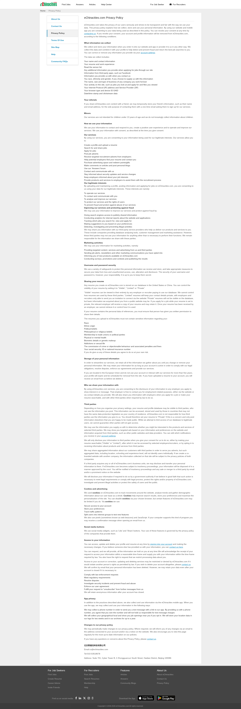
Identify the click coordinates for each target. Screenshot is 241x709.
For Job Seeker (157, 4)
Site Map (55, 47)
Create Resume (55, 679)
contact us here (176, 547)
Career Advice (54, 683)
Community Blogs (128, 683)
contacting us (90, 33)
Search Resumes (91, 679)
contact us (186, 564)
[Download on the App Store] (146, 698)
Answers (80, 4)
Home (42, 11)
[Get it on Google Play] (166, 698)
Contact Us (56, 26)
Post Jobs (88, 674)
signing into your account (161, 544)
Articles (92, 4)
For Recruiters (178, 4)
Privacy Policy (58, 33)
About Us (55, 19)
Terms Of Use (57, 40)
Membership (89, 683)
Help (53, 54)
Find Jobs (66, 4)
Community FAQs (59, 61)
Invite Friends (54, 687)
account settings (148, 53)
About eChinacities (165, 674)
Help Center (106, 4)
